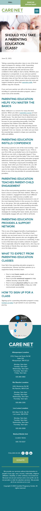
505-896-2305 (20, 402)
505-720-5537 (20, 442)
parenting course (26, 113)
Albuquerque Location (20, 352)
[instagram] (26, 453)
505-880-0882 (20, 377)
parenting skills (27, 82)
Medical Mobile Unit (20, 434)
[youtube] (30, 453)
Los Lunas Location (20, 408)
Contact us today (7, 303)
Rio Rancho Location (20, 382)
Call (10, 2)
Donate (21, 460)
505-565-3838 (20, 428)
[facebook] (22, 453)
